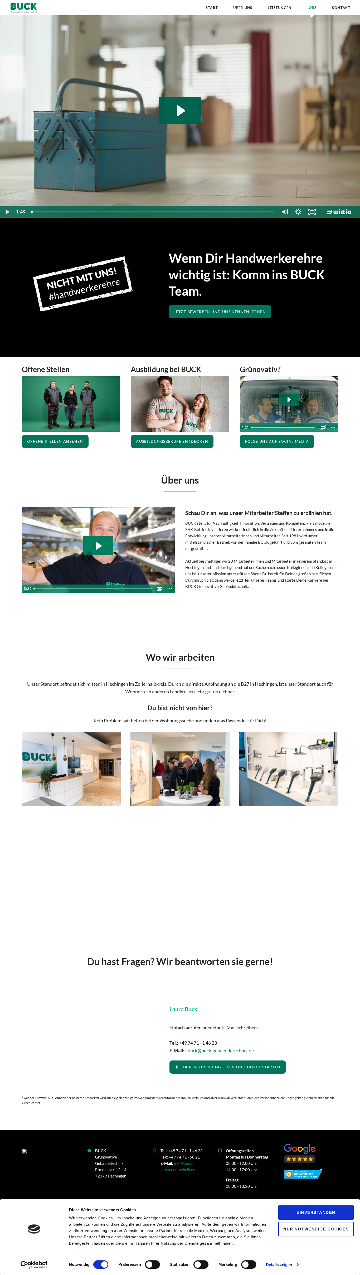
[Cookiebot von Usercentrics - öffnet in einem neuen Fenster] (34, 1265)
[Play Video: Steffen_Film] (98, 545)
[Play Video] (7, 212)
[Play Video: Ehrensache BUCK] (180, 110)
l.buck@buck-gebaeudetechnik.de (219, 1050)
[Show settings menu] (298, 212)
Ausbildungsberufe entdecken (172, 441)
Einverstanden (315, 1212)
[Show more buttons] (333, 427)
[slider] (153, 212)
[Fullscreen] (312, 212)
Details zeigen (279, 1264)
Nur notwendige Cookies (316, 1229)
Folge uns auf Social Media (277, 441)
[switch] (146, 1264)
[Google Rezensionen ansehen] (299, 1153)
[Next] (326, 769)
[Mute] (284, 212)
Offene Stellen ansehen (55, 441)
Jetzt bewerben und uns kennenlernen (220, 311)
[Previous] (34, 769)
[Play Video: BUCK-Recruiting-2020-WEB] (289, 399)
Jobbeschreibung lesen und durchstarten (230, 1067)
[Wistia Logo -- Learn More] (339, 212)
